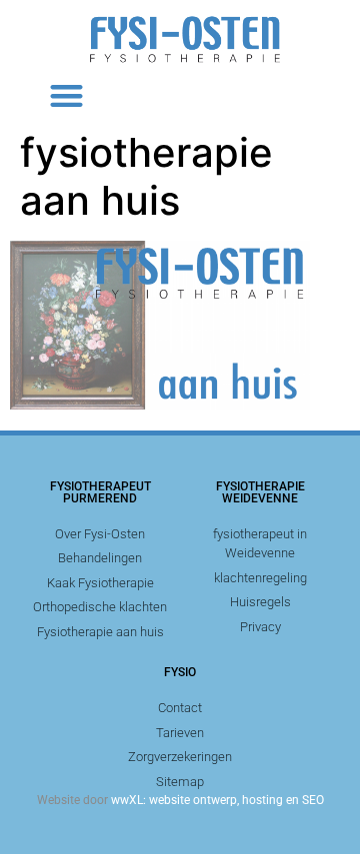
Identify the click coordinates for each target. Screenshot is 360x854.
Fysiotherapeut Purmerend (100, 492)
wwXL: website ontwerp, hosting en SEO (217, 800)
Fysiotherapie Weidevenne (260, 492)
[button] (66, 95)
